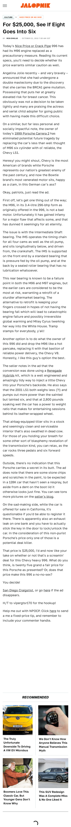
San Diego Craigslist (18, 590)
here (47, 590)
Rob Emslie (12, 38)
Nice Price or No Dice (30, 17)
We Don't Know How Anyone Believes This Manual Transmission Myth (53, 744)
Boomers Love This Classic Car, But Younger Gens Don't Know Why (16, 797)
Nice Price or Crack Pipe (33, 46)
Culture (8, 17)
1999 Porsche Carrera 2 (32, 133)
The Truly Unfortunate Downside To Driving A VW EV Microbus (17, 744)
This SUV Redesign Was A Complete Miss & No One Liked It (53, 795)
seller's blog (44, 496)
